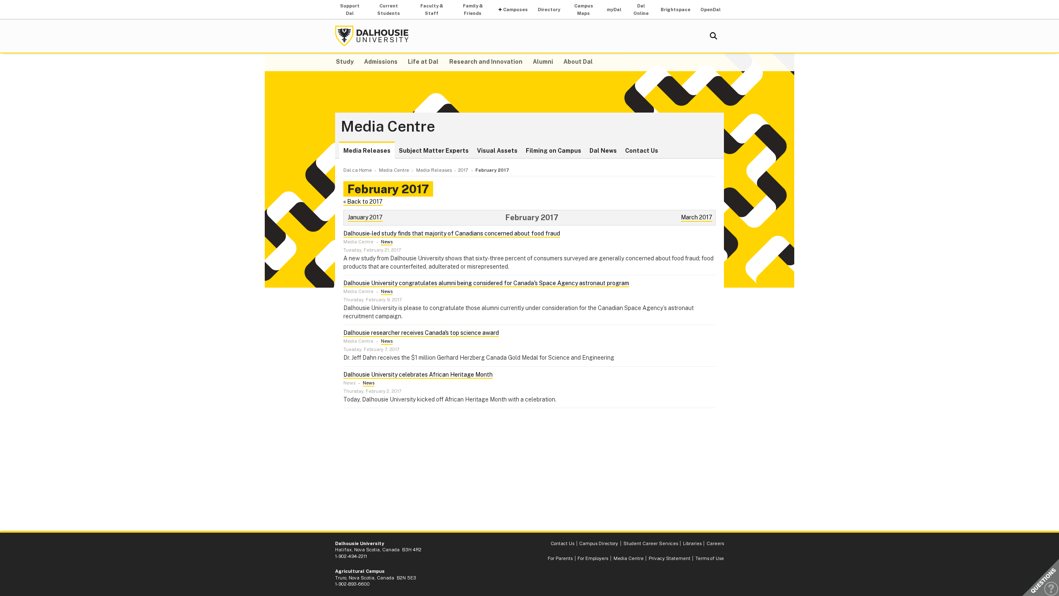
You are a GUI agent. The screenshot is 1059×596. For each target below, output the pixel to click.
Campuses (515, 9)
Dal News (603, 150)
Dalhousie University (372, 36)
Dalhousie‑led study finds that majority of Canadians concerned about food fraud (451, 233)
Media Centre (388, 126)
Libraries (692, 543)
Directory (549, 9)
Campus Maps (583, 9)
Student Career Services (650, 543)
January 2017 (365, 217)
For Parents (560, 558)
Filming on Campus (553, 150)
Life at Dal (423, 61)
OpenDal (710, 9)
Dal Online (641, 9)
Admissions (381, 61)
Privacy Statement (669, 558)
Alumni (543, 61)
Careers (715, 543)
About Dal (578, 61)
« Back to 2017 (363, 201)
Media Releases (367, 150)
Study (345, 61)
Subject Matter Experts (434, 150)
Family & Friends (473, 9)
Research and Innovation (485, 61)
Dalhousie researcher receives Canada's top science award (421, 332)
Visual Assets (497, 150)
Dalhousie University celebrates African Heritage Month (418, 374)
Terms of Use (709, 558)
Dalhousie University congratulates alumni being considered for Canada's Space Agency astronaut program (486, 283)
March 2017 (696, 217)
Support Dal (349, 9)
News (387, 242)
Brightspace (675, 9)
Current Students (388, 9)
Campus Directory (598, 543)
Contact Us (641, 150)
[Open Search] (713, 36)
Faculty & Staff (431, 9)
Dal (614, 9)
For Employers (592, 558)
